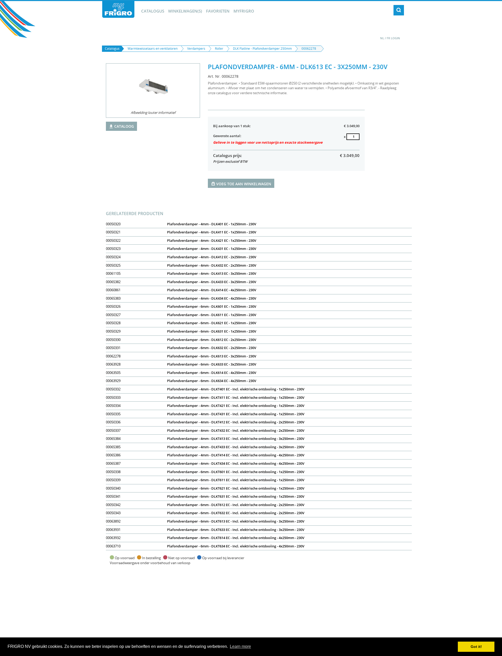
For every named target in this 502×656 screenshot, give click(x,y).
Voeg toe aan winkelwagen (243, 183)
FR (388, 38)
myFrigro (243, 11)
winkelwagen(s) (185, 11)
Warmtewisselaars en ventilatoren (153, 48)
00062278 (308, 48)
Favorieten (218, 11)
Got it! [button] (476, 646)
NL (382, 38)
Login (395, 38)
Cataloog (124, 126)
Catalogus (152, 11)
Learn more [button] (240, 646)
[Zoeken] (398, 10)
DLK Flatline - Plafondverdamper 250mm (262, 48)
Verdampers (196, 48)
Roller (219, 48)
